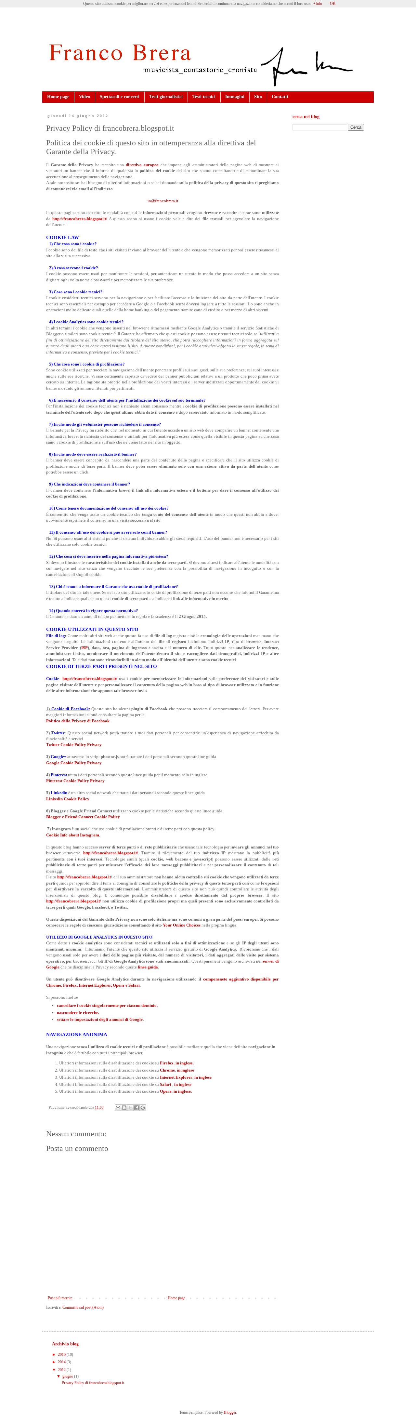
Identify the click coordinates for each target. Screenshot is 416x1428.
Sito (258, 96)
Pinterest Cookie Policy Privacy (76, 780)
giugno (68, 1376)
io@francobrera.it (163, 200)
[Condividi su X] (130, 1107)
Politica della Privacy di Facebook (78, 720)
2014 (62, 1362)
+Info (317, 3)
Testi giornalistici (166, 96)
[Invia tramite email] (118, 1107)
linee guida (148, 967)
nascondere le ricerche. (78, 1012)
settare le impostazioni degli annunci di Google (100, 1019)
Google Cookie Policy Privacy (74, 762)
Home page (58, 96)
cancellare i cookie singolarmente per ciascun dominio (107, 1005)
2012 (62, 1370)
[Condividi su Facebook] (136, 1107)
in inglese (185, 1070)
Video (84, 96)
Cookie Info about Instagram (72, 835)
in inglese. (185, 1063)
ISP (84, 647)
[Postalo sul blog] (124, 1107)
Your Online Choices (182, 925)
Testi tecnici (203, 96)
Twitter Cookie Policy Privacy (74, 744)
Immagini (234, 96)
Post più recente (60, 1298)
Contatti (280, 96)
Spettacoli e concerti (119, 96)
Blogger (230, 1412)
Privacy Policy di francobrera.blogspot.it (93, 1383)
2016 (62, 1354)
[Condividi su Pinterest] (142, 1107)
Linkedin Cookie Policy (67, 798)
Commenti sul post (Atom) (83, 1307)
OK (333, 3)
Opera (166, 1091)
